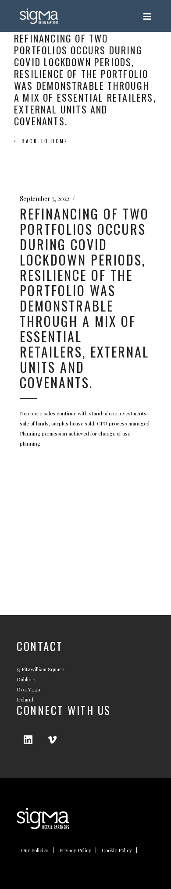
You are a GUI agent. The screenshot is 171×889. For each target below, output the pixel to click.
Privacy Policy (75, 850)
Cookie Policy (117, 850)
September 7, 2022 (44, 199)
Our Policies (35, 850)
